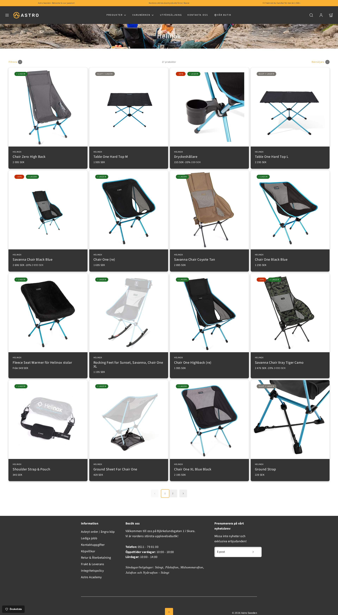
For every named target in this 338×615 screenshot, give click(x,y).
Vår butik (224, 15)
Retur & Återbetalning (96, 557)
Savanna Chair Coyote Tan (194, 258)
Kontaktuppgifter (93, 545)
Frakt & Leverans (92, 564)
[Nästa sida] (183, 493)
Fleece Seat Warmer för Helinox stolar (42, 360)
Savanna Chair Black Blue (32, 258)
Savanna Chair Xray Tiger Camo (279, 360)
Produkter (115, 15)
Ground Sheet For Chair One (115, 467)
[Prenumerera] (253, 552)
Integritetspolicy (92, 571)
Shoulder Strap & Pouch (31, 467)
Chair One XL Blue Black (192, 467)
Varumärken (141, 15)
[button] (7, 15)
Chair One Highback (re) (192, 360)
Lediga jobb (89, 538)
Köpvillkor (88, 551)
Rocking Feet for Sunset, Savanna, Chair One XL (128, 362)
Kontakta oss (197, 15)
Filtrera (13, 62)
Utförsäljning (171, 15)
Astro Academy (91, 577)
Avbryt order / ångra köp (98, 532)
